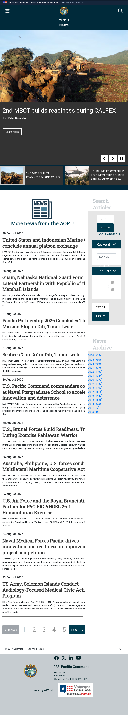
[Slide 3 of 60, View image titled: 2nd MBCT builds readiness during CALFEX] (31, 175)
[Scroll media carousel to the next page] (113, 158)
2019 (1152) (95, 383)
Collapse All (110, 234)
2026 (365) (94, 355)
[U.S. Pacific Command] (30, 670)
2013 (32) (93, 407)
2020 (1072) (95, 379)
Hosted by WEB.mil (43, 690)
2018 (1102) (95, 387)
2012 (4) (93, 411)
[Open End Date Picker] (113, 290)
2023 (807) (94, 367)
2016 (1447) (95, 395)
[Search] (120, 11)
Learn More (12, 131)
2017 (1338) (95, 391)
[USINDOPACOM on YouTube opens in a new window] (78, 658)
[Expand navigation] (7, 11)
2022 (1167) (95, 371)
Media (63, 20)
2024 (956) (94, 363)
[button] (73, 2)
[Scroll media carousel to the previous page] (104, 158)
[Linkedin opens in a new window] (71, 658)
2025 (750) (94, 359)
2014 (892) (94, 403)
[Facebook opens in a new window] (56, 658)
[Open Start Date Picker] (113, 282)
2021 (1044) (95, 375)
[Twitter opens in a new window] (64, 658)
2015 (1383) (95, 399)
